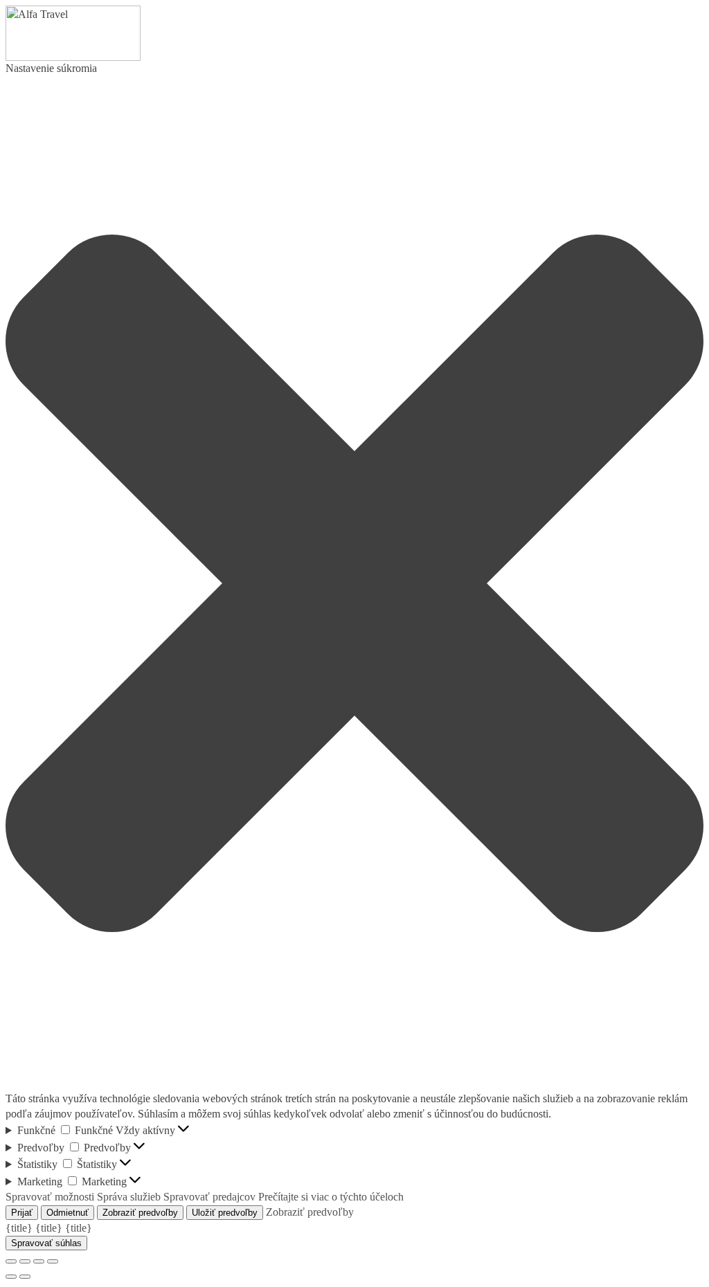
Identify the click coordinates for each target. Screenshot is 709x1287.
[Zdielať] (24, 1261)
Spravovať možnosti (50, 1197)
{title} (19, 1228)
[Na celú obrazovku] (38, 1261)
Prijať (22, 1212)
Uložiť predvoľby (225, 1212)
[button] (354, 583)
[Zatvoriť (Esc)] (11, 1261)
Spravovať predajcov (209, 1197)
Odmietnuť (67, 1212)
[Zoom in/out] (52, 1261)
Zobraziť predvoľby (140, 1212)
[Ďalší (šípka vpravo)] (24, 1277)
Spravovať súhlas (46, 1243)
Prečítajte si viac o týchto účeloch (331, 1197)
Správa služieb (129, 1197)
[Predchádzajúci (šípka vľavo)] (11, 1277)
